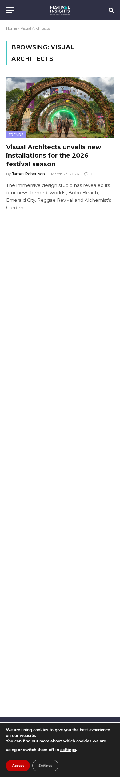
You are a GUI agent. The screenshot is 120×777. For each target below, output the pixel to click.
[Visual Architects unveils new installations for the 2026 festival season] (60, 107)
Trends (16, 135)
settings (68, 750)
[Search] (110, 10)
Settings (45, 765)
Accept (18, 765)
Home (11, 28)
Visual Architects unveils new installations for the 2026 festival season (53, 155)
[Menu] (10, 10)
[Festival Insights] (60, 10)
